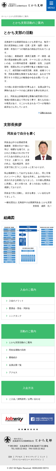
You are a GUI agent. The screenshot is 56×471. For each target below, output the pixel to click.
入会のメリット (16, 301)
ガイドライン (36, 460)
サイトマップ (31, 457)
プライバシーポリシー (21, 460)
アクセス (13, 372)
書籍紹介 (13, 357)
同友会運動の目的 (17, 350)
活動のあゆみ (46, 113)
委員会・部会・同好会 (19, 308)
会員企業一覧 (15, 365)
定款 (10, 457)
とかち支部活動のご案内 (20, 342)
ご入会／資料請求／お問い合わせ (24, 399)
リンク (42, 457)
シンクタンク (15, 316)
